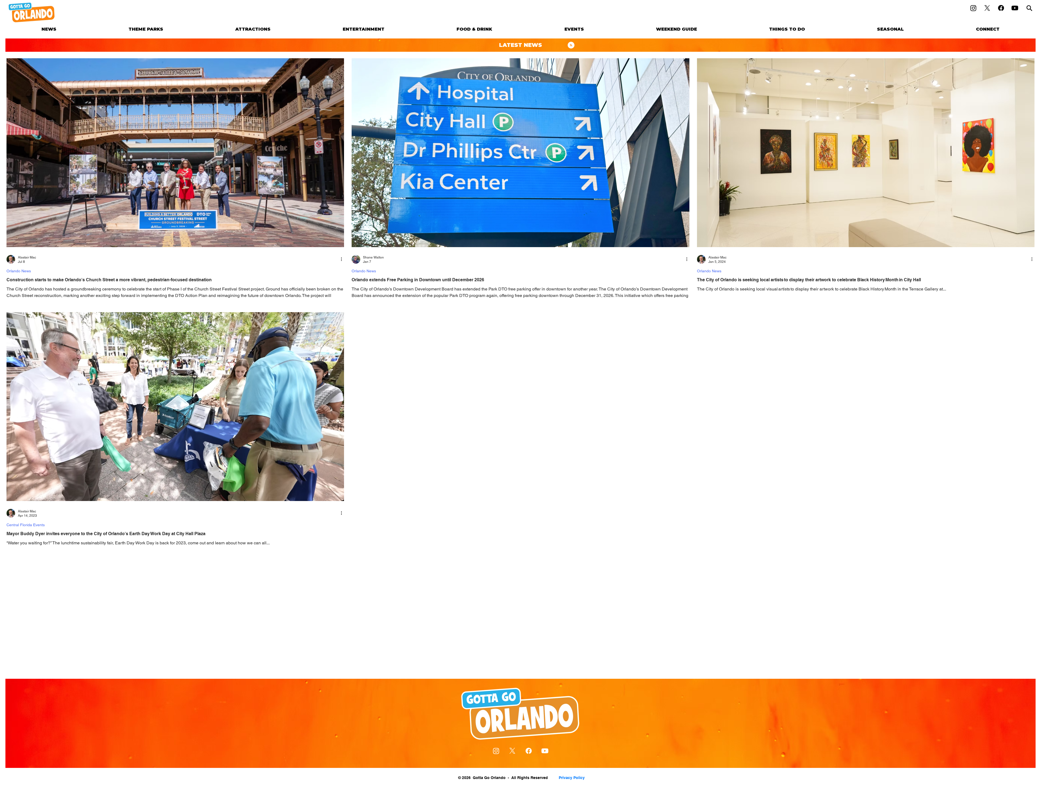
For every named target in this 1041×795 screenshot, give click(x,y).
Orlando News (19, 271)
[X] (987, 8)
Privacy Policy (572, 777)
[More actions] (343, 259)
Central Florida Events (26, 525)
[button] (145, 29)
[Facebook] (1001, 8)
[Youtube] (1015, 8)
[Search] (1029, 8)
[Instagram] (973, 8)
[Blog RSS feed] (571, 45)
